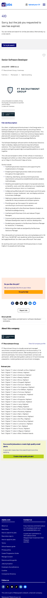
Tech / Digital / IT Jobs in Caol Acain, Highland (16, 402)
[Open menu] (44, 5)
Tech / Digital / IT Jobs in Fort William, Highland (17, 389)
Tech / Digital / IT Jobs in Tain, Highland (14, 426)
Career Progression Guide (10, 553)
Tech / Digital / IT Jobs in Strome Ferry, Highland (17, 421)
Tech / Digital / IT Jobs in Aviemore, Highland (16, 375)
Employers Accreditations (10, 567)
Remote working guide (9, 560)
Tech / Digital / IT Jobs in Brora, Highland (15, 380)
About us (5, 526)
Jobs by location (7, 564)
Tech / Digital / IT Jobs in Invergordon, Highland (17, 394)
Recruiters (5, 529)
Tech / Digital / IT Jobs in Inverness (13, 397)
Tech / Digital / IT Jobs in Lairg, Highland (14, 404)
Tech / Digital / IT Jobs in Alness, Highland (15, 372)
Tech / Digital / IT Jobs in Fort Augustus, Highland (17, 387)
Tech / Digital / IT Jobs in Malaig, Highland (15, 407)
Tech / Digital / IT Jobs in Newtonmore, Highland (17, 416)
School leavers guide (8, 546)
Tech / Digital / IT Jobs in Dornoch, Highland (16, 385)
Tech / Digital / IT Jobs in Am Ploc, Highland (15, 419)
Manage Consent (7, 557)
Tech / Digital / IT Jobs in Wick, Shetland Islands (17, 433)
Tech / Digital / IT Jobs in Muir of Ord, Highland (16, 409)
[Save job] (44, 55)
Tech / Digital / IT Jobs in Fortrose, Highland (15, 392)
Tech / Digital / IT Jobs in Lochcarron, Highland (17, 424)
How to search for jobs (9, 533)
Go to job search (9, 45)
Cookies (4, 570)
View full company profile (37, 343)
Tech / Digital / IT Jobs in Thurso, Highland (15, 428)
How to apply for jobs (9, 539)
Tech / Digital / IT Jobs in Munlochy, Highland (16, 411)
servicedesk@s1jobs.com (32, 530)
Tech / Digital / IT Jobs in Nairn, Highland (14, 414)
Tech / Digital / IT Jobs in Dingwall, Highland (15, 382)
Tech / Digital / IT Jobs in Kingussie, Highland (16, 399)
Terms (4, 543)
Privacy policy (6, 550)
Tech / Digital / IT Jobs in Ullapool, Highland (15, 431)
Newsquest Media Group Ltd (11, 597)
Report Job (23, 310)
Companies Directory (9, 574)
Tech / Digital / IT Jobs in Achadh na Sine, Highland (18, 370)
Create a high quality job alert (23, 456)
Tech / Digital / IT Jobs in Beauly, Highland (15, 377)
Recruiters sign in (7, 536)
